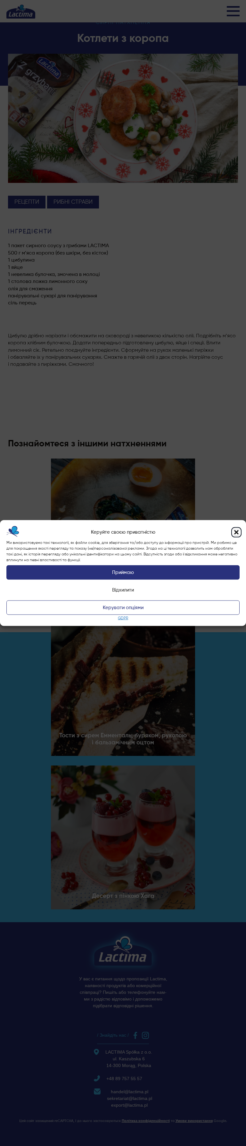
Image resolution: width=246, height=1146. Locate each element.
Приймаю (123, 572)
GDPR (123, 618)
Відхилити (123, 590)
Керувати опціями (123, 607)
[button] (236, 532)
